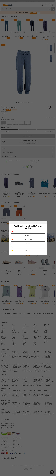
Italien (28, 246)
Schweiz (28, 232)
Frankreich (28, 243)
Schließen (46, 222)
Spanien (28, 250)
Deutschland (28, 239)
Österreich (28, 235)
